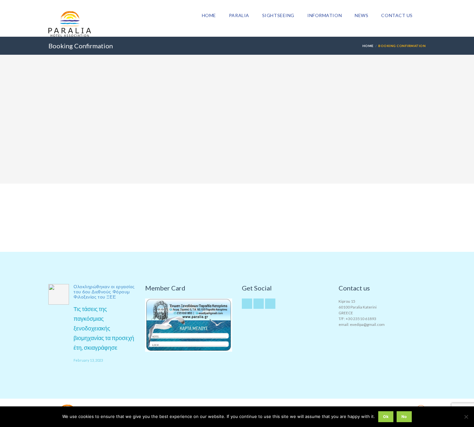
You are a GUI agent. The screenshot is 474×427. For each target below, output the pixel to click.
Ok (386, 416)
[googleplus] (258, 304)
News (361, 15)
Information (324, 15)
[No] (466, 416)
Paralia (239, 15)
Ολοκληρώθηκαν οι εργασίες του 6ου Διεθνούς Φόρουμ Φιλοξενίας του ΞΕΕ (104, 291)
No (404, 416)
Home (209, 15)
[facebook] (270, 304)
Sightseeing (278, 15)
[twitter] (247, 304)
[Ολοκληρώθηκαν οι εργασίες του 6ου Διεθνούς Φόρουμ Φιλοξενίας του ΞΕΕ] (58, 294)
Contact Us (397, 15)
